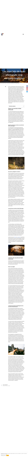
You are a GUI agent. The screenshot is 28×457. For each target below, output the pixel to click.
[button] (23, 34)
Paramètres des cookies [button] (3, 455)
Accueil (1, 83)
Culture (5, 83)
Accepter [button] (7, 455)
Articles (3, 83)
